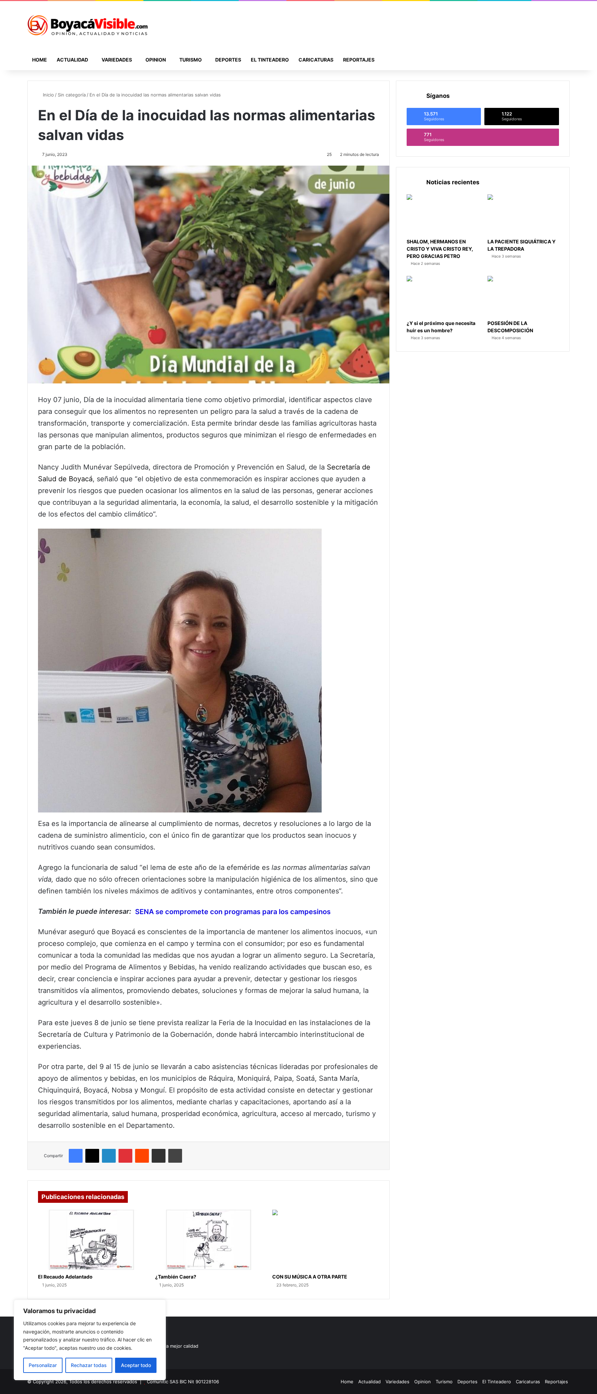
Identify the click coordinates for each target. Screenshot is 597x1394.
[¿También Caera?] (208, 1240)
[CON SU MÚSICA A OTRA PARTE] (325, 1240)
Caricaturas (315, 60)
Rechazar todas (89, 1365)
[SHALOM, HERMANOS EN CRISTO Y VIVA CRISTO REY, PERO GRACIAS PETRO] (442, 214)
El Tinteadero (270, 60)
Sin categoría (72, 94)
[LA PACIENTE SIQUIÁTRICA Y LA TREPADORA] (523, 214)
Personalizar (43, 1365)
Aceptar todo (136, 1365)
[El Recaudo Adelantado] (91, 1240)
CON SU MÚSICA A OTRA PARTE (309, 1277)
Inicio (47, 94)
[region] (90, 1340)
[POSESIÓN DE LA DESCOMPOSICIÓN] (523, 296)
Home (39, 60)
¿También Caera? (175, 1277)
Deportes (228, 60)
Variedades (117, 60)
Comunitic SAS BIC (167, 1381)
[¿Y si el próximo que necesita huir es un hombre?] (442, 296)
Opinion (155, 60)
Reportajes (359, 60)
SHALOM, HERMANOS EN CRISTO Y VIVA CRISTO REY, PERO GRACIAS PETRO (440, 249)
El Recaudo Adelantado (65, 1277)
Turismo (190, 60)
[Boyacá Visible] (87, 25)
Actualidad (72, 60)
